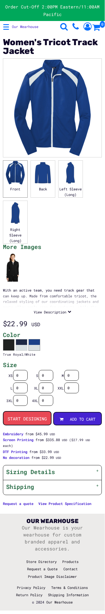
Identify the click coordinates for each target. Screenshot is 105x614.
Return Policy (29, 594)
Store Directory (41, 561)
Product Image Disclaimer (52, 576)
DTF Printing (15, 451)
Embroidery (13, 433)
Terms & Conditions (69, 587)
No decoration (16, 457)
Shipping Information (68, 594)
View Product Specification (64, 503)
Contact (70, 568)
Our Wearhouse (59, 602)
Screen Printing (18, 439)
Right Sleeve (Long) (15, 235)
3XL (9, 400)
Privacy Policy (31, 587)
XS (10, 375)
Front (15, 189)
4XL (35, 400)
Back (43, 189)
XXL (61, 388)
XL (36, 388)
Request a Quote (42, 568)
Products (70, 561)
